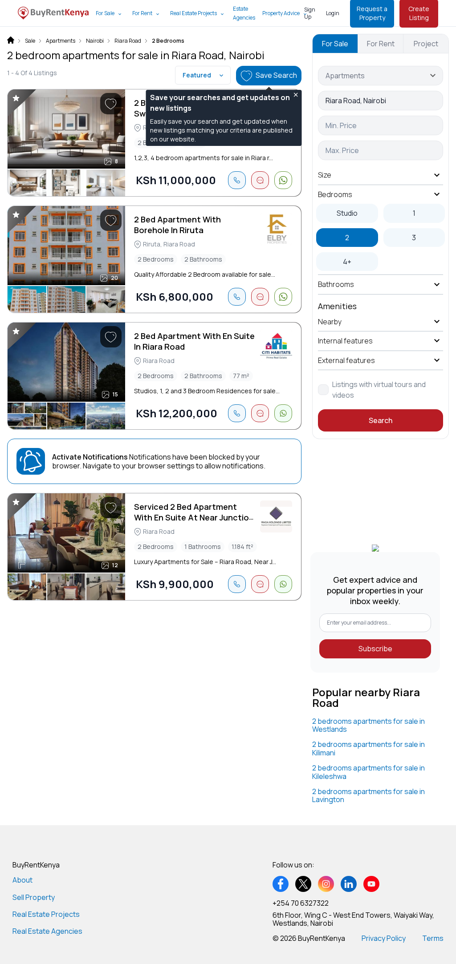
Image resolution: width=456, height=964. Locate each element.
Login (332, 13)
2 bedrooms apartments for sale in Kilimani (368, 748)
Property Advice (281, 13)
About (22, 880)
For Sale (105, 13)
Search (380, 420)
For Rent (142, 13)
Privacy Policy (384, 938)
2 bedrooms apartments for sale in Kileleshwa (368, 772)
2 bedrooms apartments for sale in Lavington (368, 795)
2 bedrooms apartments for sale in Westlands (368, 725)
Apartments (60, 40)
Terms (433, 938)
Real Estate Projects (193, 13)
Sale (30, 40)
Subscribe (375, 648)
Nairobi (95, 40)
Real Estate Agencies (47, 931)
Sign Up (309, 13)
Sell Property (33, 897)
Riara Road (127, 40)
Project (426, 43)
